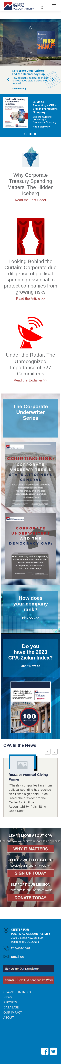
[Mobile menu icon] (54, 5)
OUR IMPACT (12, 1012)
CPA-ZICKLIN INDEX (17, 992)
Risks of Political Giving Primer (28, 777)
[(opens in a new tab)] (22, 765)
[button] (8, 80)
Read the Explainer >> (30, 380)
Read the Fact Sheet (30, 200)
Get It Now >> (30, 666)
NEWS (7, 997)
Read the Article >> (30, 298)
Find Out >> (30, 617)
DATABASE (11, 1007)
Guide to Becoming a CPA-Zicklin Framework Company (18, 107)
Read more (18, 88)
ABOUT (8, 1017)
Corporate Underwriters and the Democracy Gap (28, 72)
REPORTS (10, 1002)
